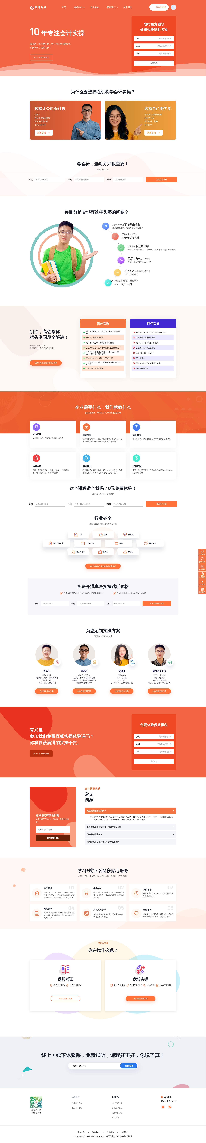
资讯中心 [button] (94, 7)
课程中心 (81, 1132)
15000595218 (160, 7)
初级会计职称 (59, 985)
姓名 (138, 38)
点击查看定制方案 (47, 691)
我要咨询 (41, 132)
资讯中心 (95, 1132)
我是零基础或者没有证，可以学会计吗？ (104, 827)
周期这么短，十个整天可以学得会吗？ (103, 842)
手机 (70, 179)
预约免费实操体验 (140, 998)
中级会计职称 (75, 985)
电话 (138, 46)
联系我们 (124, 1132)
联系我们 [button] (111, 7)
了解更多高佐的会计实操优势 (46, 363)
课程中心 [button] (78, 7)
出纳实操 (150, 985)
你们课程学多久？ (94, 834)
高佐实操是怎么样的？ (96, 810)
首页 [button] (64, 7)
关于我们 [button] (127, 7)
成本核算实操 (165, 985)
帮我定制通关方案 (65, 998)
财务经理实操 (136, 985)
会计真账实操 (119, 985)
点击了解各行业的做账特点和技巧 (103, 566)
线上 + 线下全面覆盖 (41, 57)
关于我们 (110, 1132)
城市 (138, 53)
